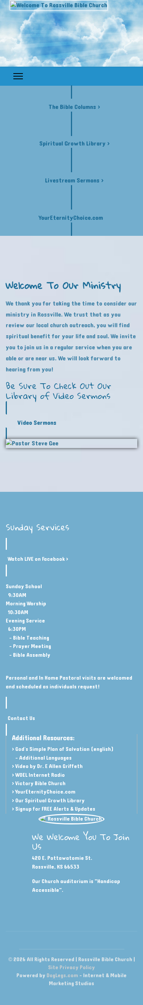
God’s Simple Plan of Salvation (52, 749)
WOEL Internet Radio (40, 775)
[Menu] (18, 76)
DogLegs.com (62, 975)
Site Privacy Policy (71, 967)
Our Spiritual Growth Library (50, 800)
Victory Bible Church (40, 783)
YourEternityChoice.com (45, 792)
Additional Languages (45, 758)
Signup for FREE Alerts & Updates (55, 809)
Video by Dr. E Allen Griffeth (49, 766)
